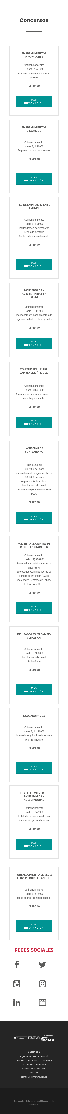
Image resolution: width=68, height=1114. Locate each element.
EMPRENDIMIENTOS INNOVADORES (34, 55)
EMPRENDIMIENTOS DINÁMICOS (34, 129)
